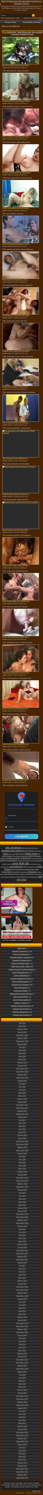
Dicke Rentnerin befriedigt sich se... (15, 708)
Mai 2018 (22, 1235)
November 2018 (22, 1217)
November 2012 (22, 1435)
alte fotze (25, 848)
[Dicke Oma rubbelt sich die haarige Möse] (20, 193)
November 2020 (22, 1144)
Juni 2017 (22, 1269)
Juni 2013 (22, 1414)
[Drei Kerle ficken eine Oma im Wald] (20, 50)
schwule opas (25, 428)
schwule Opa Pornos (21, 1009)
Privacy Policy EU (34, 1493)
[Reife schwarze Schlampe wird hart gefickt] (20, 122)
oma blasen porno (31, 867)
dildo (5, 854)
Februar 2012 (22, 1463)
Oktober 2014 (22, 1366)
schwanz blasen (29, 874)
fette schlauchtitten (13, 178)
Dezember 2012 (22, 1432)
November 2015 (22, 1326)
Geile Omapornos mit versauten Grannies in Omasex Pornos (21, 2)
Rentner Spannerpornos (21, 1006)
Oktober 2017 (22, 1256)
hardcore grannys (7, 864)
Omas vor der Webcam (11, 26)
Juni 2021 (22, 1123)
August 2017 (22, 1263)
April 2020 (22, 1166)
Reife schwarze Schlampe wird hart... (16, 137)
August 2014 (22, 1372)
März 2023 (22, 1059)
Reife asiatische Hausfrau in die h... (15, 280)
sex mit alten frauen (32, 877)
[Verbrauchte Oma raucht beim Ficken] (20, 86)
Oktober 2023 (22, 1038)
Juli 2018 (22, 1229)
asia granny (11, 785)
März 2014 (22, 1387)
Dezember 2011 (22, 1469)
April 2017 (22, 1275)
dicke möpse (28, 851)
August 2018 (22, 1226)
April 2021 (22, 1129)
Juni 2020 (22, 1159)
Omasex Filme (10, 22)
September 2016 (22, 1296)
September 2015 (22, 1332)
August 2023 (22, 1044)
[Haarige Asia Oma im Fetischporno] (20, 765)
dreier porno (11, 854)
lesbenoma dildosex (28, 392)
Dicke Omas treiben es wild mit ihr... (15, 387)
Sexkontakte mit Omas (32, 22)
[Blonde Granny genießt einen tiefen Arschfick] (20, 515)
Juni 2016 (22, 1305)
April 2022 (22, 1093)
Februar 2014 (22, 1390)
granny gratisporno (27, 249)
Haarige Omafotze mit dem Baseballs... (16, 172)
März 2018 (22, 1241)
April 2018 (22, 1238)
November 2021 (22, 1108)
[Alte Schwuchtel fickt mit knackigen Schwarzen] (20, 408)
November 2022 (22, 1072)
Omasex (32, 872)
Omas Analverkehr (20, 997)
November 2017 (22, 1253)
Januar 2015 (22, 1357)
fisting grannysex (26, 178)
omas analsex (24, 872)
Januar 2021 (22, 1138)
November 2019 (22, 1181)
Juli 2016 (22, 1302)
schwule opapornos (13, 428)
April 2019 (22, 1202)
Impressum (20, 1493)
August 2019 (22, 1190)
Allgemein (21, 948)
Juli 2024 (22, 1023)
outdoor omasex (22, 499)
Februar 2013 (22, 1426)
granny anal (11, 571)
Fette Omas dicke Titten (20, 967)
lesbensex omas (36, 864)
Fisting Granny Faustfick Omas (21, 970)
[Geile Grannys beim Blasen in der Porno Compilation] (20, 229)
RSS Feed (27, 18)
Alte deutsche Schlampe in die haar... (16, 315)
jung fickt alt (20, 863)
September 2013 (22, 1405)
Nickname (12, 815)
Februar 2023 (22, 1062)
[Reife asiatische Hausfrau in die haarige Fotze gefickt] (20, 265)
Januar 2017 (22, 1284)
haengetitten (39, 860)
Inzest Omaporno (21, 988)
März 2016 (22, 1314)
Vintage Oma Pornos (21, 1015)
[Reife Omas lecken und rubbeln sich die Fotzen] (20, 586)
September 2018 (22, 1223)
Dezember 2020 (22, 1141)
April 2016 (22, 1311)
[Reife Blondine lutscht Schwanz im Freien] (20, 479)
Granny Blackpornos (20, 973)
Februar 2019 (22, 1208)
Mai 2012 (22, 1454)
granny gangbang (23, 71)
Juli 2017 (22, 1266)
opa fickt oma (9, 874)
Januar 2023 (22, 1065)
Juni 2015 (22, 1341)
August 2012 (22, 1444)
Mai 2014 (22, 1381)
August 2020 (22, 1153)
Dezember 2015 (22, 1323)
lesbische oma (5, 867)
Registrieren (10, 18)
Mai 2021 (22, 1126)
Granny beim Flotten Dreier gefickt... (15, 565)
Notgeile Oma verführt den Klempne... (16, 351)
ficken (14, 856)
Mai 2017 (22, 1272)
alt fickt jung (34, 848)
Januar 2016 (22, 1320)
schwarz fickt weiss (9, 877)
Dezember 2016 (22, 1287)
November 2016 (22, 1290)
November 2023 (22, 1035)
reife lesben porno (25, 678)
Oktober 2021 (22, 1111)
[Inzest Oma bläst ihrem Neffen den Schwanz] (20, 622)
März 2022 (22, 1096)
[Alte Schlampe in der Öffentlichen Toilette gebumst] (20, 443)
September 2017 (22, 1260)
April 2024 (22, 1026)
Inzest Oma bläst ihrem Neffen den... (15, 637)
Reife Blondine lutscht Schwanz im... (15, 494)
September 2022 (22, 1078)
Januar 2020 (22, 1175)
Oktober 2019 (22, 1184)
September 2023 (22, 1041)
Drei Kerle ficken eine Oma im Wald (15, 65)
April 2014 (22, 1384)
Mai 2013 (22, 1417)
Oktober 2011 (22, 1475)
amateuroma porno (13, 106)
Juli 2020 (22, 1156)
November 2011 (22, 1472)
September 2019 (22, 1187)
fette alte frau (20, 854)
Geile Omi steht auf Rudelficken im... (15, 744)
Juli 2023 (22, 1047)
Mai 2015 (22, 1344)
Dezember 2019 (22, 1178)
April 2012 (22, 1457)
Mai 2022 (22, 1090)
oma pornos (15, 872)
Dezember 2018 (22, 1214)
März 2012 (22, 1460)
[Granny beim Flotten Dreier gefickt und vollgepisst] (20, 551)
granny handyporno (26, 285)
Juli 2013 (22, 1411)
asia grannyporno (13, 285)
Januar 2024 (22, 1032)
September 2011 (22, 1478)
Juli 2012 (22, 1447)
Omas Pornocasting (21, 1000)
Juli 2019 (22, 1193)
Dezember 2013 (22, 1396)
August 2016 (22, 1299)
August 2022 (22, 1081)
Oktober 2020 (22, 1147)
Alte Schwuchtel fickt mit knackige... (15, 422)
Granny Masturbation (20, 982)
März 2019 (22, 1205)
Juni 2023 (22, 1050)
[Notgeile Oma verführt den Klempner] (20, 336)
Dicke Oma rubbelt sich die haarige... (16, 208)
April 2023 (22, 1056)
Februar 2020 (22, 1172)
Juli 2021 (22, 1120)
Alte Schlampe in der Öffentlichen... (15, 458)
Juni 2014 (22, 1378)
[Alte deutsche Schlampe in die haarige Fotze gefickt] (20, 301)
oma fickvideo (24, 464)
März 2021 (22, 1132)
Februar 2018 (22, 1244)
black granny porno (23, 142)
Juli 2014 (22, 1375)
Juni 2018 (22, 1232)
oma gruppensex (12, 678)
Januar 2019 (22, 1211)
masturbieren (16, 866)
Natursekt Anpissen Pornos (21, 994)
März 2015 (22, 1350)
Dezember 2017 (22, 1250)
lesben (30, 864)
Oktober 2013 (22, 1402)
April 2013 (22, 1420)
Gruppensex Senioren (20, 985)
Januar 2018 (22, 1247)
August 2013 (22, 1408)
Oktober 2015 (22, 1329)
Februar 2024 (22, 1029)
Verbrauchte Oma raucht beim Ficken (16, 101)
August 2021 (22, 1117)
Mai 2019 (22, 1199)
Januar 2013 (22, 1429)
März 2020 (22, 1169)
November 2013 (22, 1399)
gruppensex (21, 860)
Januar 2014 (22, 1393)
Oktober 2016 (22, 1293)
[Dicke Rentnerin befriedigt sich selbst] (20, 694)
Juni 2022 (22, 1087)
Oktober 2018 (22, 1220)
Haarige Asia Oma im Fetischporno (15, 780)
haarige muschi (30, 860)
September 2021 (22, 1114)
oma (24, 867)
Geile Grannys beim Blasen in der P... (16, 244)
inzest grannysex (26, 642)
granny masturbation (14, 392)
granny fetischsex (27, 106)
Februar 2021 (22, 1135)
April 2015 (22, 1347)
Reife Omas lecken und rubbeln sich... (16, 601)
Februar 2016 (22, 1317)
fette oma (20, 213)
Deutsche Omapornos (21, 960)
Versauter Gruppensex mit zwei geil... (16, 673)
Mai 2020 (22, 1163)
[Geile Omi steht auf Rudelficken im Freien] (20, 729)
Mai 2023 (22, 1053)
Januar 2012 (22, 1466)
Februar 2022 (22, 1099)
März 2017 (22, 1278)
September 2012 (22, 1441)
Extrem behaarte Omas (20, 963)
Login (18, 18)
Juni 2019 (22, 1196)
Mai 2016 (22, 1308)
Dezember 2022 (22, 1069)
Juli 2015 (22, 1338)
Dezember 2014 (22, 1360)
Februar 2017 (22, 1281)
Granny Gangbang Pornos (20, 979)
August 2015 (22, 1335)
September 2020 (22, 1150)
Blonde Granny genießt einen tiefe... (15, 530)
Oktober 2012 (22, 1438)
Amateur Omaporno (20, 951)
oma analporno (26, 535)
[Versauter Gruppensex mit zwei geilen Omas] (20, 658)
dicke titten (38, 851)
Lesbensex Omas (20, 991)
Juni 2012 (22, 1451)
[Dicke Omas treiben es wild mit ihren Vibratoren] (20, 372)
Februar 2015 (22, 1354)
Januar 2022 (22, 1102)
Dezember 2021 (22, 1105)
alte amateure (11, 71)
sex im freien (21, 877)
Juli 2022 (22, 1084)
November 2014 (22, 1363)
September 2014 (22, 1369)
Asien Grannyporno (21, 954)
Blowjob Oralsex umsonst (20, 957)
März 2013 (22, 1423)
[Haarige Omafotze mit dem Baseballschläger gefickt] (20, 158)
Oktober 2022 (22, 1075)
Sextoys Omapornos (20, 1012)
